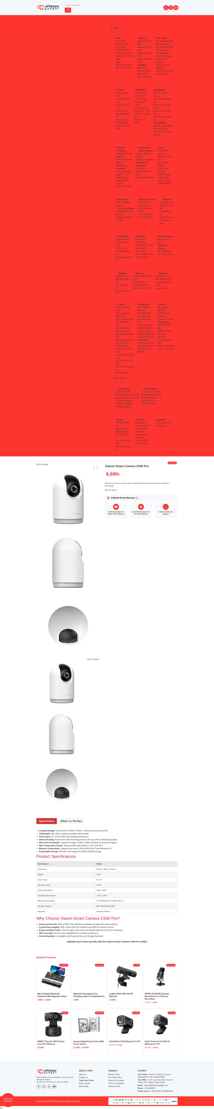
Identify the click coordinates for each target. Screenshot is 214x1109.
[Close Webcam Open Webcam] (124, 266)
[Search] (68, 10)
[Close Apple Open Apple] (115, 31)
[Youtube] (54, 1086)
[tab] (46, 821)
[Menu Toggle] (110, 20)
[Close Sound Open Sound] (122, 297)
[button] (1, 1107)
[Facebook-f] (38, 1086)
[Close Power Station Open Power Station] (115, 382)
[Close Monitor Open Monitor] (123, 83)
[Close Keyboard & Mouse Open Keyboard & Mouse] (133, 141)
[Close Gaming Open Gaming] (123, 413)
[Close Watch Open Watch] (122, 230)
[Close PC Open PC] (119, 193)
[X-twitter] (49, 1086)
